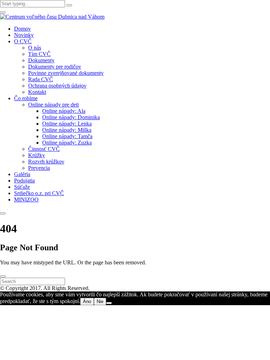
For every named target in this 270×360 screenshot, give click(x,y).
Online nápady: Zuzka (67, 143)
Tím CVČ (39, 54)
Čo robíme (26, 98)
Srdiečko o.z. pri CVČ (39, 193)
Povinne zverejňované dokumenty (66, 73)
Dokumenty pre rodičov (54, 67)
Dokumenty (41, 60)
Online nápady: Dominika (71, 117)
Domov (22, 29)
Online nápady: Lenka (67, 124)
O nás (34, 48)
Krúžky (36, 155)
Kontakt (37, 92)
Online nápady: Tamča (67, 136)
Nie (100, 301)
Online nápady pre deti (53, 105)
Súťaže (22, 187)
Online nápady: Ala (63, 111)
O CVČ (23, 41)
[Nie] (109, 303)
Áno (87, 301)
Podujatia (24, 181)
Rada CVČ (40, 79)
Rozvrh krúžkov (46, 162)
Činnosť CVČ (44, 149)
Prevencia (39, 168)
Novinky (24, 35)
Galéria (22, 174)
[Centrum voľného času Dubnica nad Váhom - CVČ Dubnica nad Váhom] (52, 17)
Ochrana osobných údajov (57, 86)
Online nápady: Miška (66, 130)
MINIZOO (26, 199)
